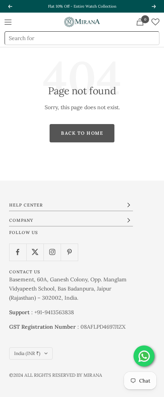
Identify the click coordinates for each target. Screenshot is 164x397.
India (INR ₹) (27, 353)
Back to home (82, 133)
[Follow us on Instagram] (52, 252)
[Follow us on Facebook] (17, 252)
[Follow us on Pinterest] (69, 252)
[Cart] (140, 22)
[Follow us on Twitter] (34, 252)
